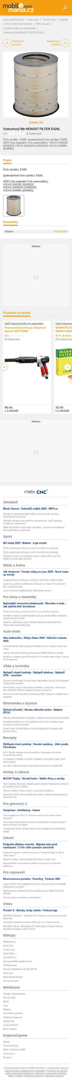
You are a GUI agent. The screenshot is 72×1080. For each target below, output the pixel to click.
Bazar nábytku (10, 1029)
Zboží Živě (8, 946)
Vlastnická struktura (54, 1076)
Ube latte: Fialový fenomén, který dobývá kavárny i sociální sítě (32, 766)
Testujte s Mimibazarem (14, 994)
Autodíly (63, 19)
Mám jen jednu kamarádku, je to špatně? (22, 897)
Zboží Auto (8, 973)
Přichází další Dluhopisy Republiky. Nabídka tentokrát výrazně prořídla (36, 718)
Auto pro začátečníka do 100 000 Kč (20, 969)
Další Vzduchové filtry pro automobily (24, 323)
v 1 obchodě (11, 410)
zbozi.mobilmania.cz (13, 19)
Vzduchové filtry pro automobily (19, 28)
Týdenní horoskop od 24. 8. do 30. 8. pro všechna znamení (30, 611)
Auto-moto (33, 19)
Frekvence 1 (9, 1053)
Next (68, 367)
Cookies (19, 1076)
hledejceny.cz (9, 942)
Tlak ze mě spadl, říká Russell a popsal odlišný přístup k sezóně (33, 653)
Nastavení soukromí (33, 1076)
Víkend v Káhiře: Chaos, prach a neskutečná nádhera (28, 790)
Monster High (9, 997)
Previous (4, 367)
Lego (5, 1005)
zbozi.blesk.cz (10, 957)
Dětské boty (8, 1021)
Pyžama (7, 1009)
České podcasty (10, 1046)
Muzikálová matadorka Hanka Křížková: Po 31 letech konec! (31, 922)
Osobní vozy (9, 949)
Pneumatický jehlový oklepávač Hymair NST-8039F (25, 329)
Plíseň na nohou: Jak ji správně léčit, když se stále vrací (29, 859)
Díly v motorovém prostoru (18, 24)
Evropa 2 (7, 1057)
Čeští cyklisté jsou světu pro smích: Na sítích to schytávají (30, 548)
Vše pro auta (49, 19)
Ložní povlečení (10, 1025)
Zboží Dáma (9, 953)
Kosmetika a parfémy (13, 1013)
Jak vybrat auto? (11, 981)
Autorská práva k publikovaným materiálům (25, 1071)
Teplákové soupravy (12, 1017)
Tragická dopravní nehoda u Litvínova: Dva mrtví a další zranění (33, 580)
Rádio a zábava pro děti (14, 1049)
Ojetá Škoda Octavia (12, 977)
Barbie (6, 1001)
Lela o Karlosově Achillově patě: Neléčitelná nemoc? (27, 590)
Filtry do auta (43, 24)
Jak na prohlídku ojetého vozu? (17, 961)
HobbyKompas (10, 965)
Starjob (6, 1042)
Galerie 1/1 (36, 122)
